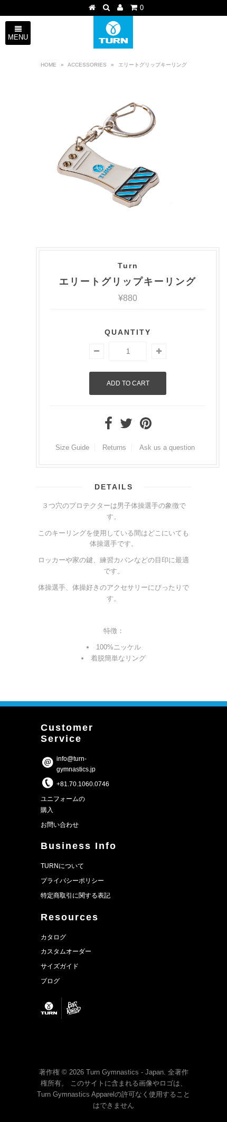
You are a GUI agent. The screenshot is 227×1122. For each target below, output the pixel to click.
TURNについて (62, 866)
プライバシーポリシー (72, 880)
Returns (114, 447)
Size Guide (72, 447)
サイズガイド (60, 966)
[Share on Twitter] (126, 426)
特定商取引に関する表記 (75, 895)
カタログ (53, 937)
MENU (18, 37)
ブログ (50, 981)
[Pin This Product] (146, 426)
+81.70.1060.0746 (82, 784)
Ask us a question (167, 447)
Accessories (87, 65)
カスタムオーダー (66, 951)
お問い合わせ (60, 824)
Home (48, 65)
